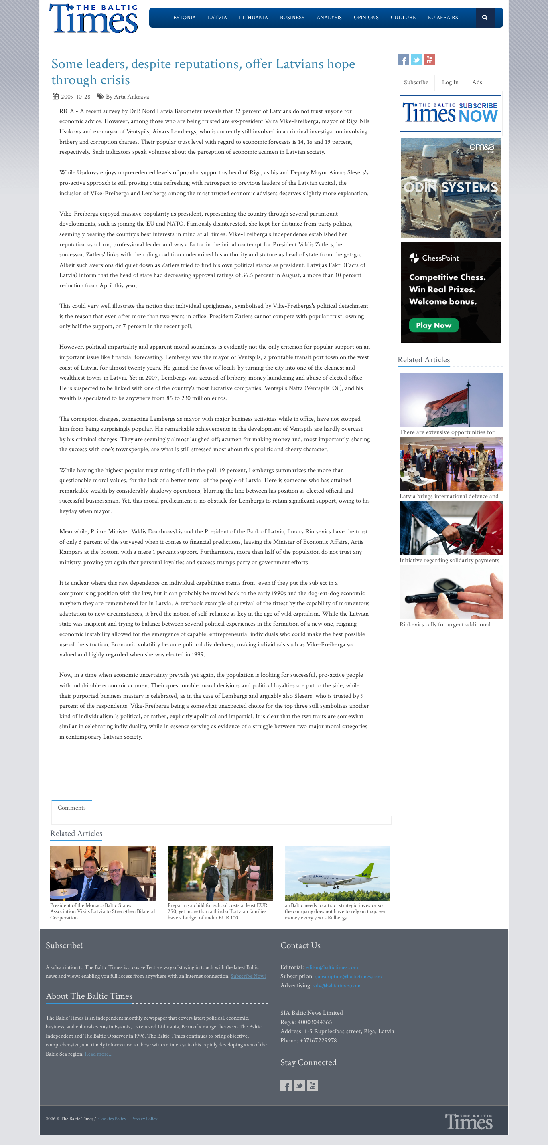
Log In (450, 82)
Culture (403, 17)
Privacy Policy (144, 1119)
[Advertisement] (221, 770)
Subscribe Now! (248, 976)
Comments (72, 808)
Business (292, 17)
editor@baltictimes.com (332, 967)
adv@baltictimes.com (337, 986)
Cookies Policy (112, 1119)
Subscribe (416, 82)
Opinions (366, 17)
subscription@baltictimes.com (348, 976)
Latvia (217, 17)
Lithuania (253, 17)
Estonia (184, 17)
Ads (477, 82)
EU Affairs (443, 17)
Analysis (329, 17)
